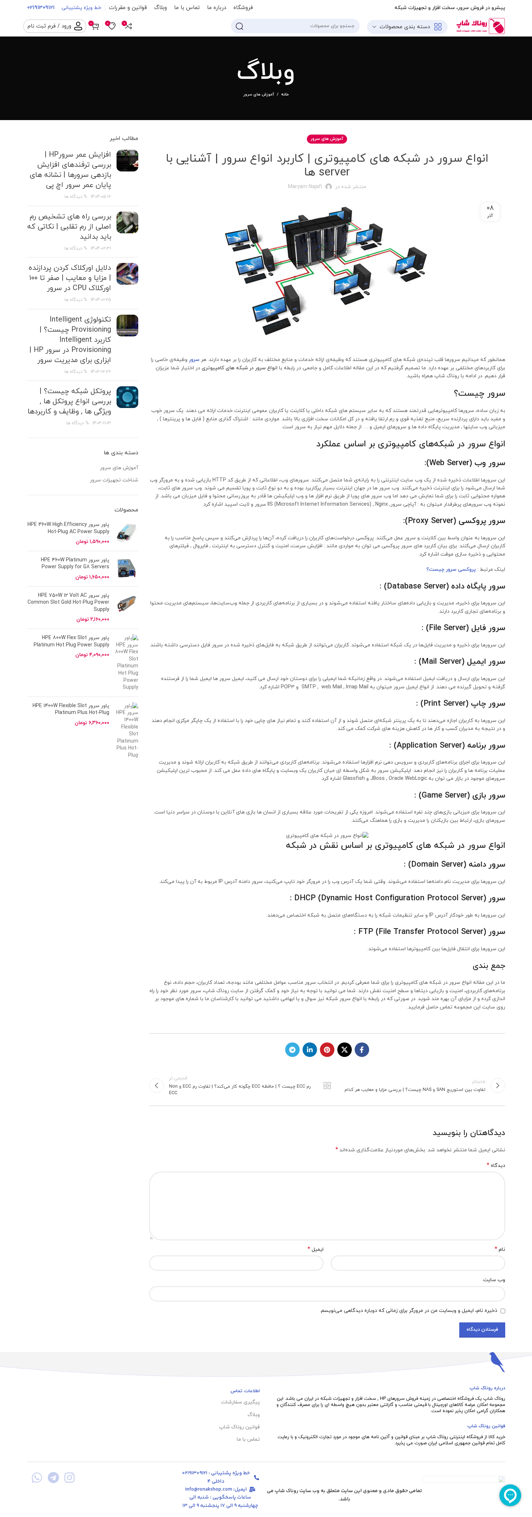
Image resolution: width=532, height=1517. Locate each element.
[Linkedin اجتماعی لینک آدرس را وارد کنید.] (310, 1049)
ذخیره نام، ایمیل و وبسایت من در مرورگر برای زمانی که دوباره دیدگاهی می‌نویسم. (408, 1310)
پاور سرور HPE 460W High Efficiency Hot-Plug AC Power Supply (68, 528)
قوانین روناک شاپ (239, 1427)
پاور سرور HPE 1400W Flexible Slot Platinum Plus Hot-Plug (71, 709)
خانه (285, 94)
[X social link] (344, 1049)
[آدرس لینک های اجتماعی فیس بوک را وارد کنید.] (362, 1049)
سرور (194, 359)
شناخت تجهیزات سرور (114, 480)
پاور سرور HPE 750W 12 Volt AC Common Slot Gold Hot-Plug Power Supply (68, 602)
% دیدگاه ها (75, 197)
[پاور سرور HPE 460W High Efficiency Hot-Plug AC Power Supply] (126, 533)
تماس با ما (248, 1439)
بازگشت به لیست (327, 1085)
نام (500, 1249)
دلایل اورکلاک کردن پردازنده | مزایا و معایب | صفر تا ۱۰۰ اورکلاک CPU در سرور (70, 278)
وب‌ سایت (494, 1279)
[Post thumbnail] (127, 175)
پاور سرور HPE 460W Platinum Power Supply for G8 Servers (75, 564)
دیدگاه (496, 1165)
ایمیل (316, 1249)
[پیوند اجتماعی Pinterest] (327, 1049)
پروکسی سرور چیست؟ (451, 569)
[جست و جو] (239, 26)
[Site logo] (480, 25)
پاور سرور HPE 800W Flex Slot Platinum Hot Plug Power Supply (71, 641)
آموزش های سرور (258, 94)
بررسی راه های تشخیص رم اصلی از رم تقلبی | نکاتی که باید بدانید (69, 227)
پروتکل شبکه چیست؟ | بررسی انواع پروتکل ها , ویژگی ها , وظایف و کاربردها (69, 401)
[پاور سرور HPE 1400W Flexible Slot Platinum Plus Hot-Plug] (126, 730)
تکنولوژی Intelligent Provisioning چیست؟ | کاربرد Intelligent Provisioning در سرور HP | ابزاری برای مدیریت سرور (70, 340)
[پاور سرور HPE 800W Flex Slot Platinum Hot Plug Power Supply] (126, 662)
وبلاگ (253, 1414)
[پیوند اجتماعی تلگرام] (292, 1049)
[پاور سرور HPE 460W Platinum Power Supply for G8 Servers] (126, 569)
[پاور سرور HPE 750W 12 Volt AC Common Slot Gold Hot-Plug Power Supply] (126, 607)
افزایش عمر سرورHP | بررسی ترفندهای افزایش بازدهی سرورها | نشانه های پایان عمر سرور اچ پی (70, 170)
